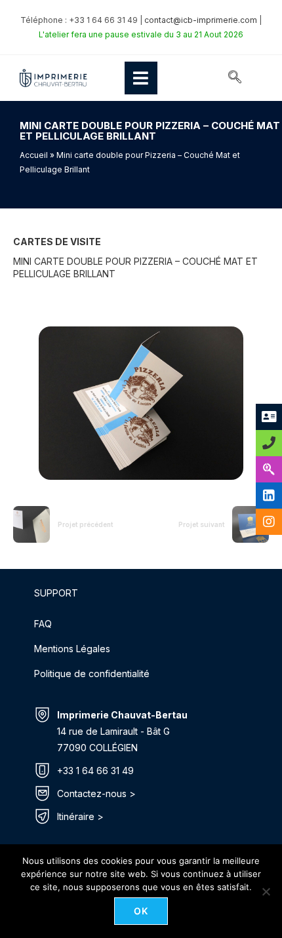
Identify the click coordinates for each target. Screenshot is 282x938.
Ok (141, 910)
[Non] (265, 891)
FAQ (43, 623)
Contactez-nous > (96, 793)
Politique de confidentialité (92, 673)
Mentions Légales (72, 648)
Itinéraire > (80, 816)
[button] (235, 78)
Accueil (34, 155)
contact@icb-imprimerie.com (200, 20)
